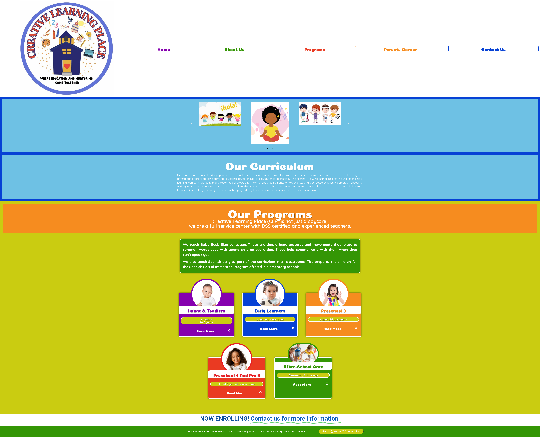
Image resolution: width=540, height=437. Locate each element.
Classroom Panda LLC (295, 431)
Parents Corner (400, 49)
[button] (191, 123)
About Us (234, 49)
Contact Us (493, 49)
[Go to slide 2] (267, 148)
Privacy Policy (256, 431)
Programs (314, 49)
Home (163, 49)
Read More (205, 331)
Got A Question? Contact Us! (341, 431)
